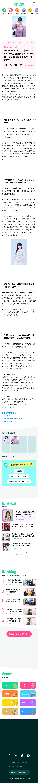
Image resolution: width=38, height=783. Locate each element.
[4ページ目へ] (21, 554)
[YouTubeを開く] (28, 755)
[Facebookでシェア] (11, 65)
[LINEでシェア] (15, 65)
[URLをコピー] (20, 65)
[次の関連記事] (26, 554)
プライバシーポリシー (23, 766)
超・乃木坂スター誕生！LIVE (19, 481)
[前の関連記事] (12, 554)
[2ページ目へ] (18, 554)
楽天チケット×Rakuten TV (11, 418)
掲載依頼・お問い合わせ (19, 772)
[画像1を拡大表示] (6, 440)
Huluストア (6, 416)
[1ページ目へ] (16, 554)
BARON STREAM (8, 413)
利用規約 (24, 762)
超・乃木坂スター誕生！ (19, 476)
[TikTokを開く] (22, 755)
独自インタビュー (8, 47)
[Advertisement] (19, 109)
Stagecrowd (6, 421)
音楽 (16, 47)
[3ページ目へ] (19, 554)
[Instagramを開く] (16, 755)
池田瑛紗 (19, 471)
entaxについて (15, 762)
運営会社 (11, 766)
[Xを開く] (10, 755)
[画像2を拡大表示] (15, 440)
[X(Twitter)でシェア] (6, 65)
